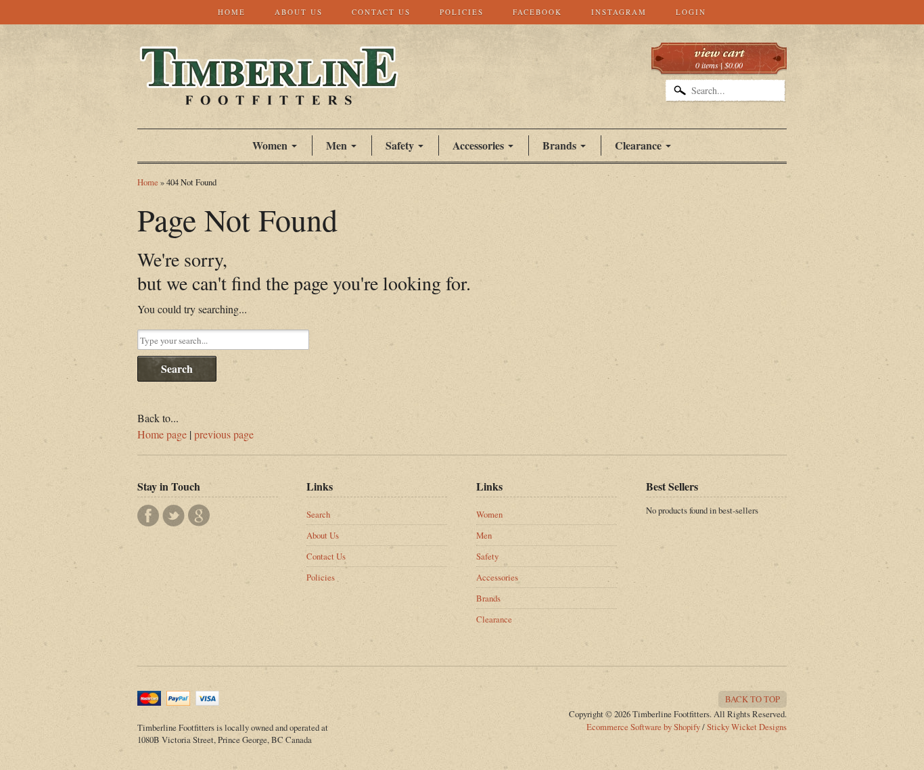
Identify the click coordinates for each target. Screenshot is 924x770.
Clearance (638, 145)
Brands (559, 145)
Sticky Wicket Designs (747, 727)
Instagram (619, 12)
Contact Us (381, 12)
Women (269, 145)
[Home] (268, 91)
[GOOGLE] (199, 515)
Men (484, 535)
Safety (487, 556)
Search (177, 368)
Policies (462, 12)
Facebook (537, 12)
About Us (299, 12)
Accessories (478, 145)
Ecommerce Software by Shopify (643, 727)
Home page (162, 434)
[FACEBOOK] (148, 515)
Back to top (752, 699)
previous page (224, 434)
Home (232, 12)
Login (691, 12)
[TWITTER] (173, 515)
